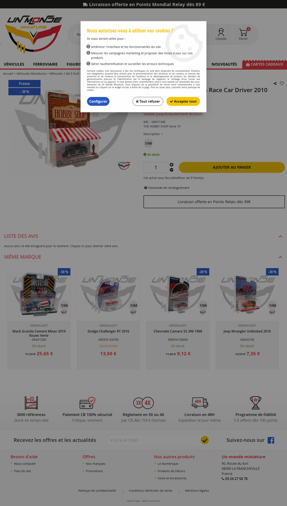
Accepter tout (185, 101)
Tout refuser (149, 101)
